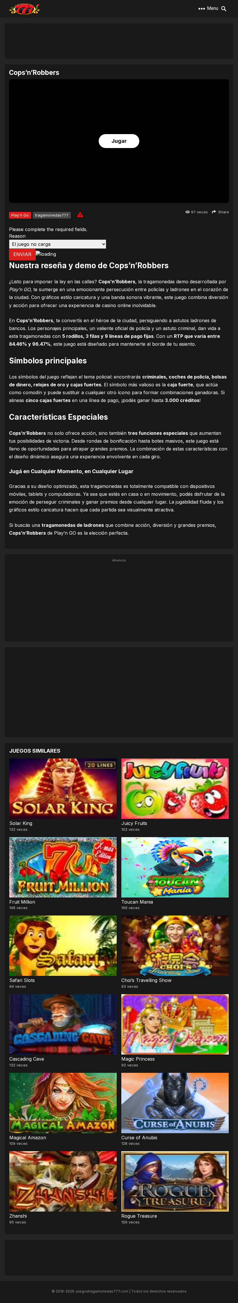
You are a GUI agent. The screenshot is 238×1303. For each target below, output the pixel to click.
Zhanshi (18, 1216)
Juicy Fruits (134, 823)
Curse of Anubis (139, 1137)
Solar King (20, 823)
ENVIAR (22, 254)
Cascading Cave (26, 1059)
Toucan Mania (137, 902)
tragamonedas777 (51, 215)
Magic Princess (138, 1059)
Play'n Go (20, 215)
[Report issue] (80, 214)
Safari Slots (22, 980)
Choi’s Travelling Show (146, 980)
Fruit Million (22, 902)
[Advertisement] (119, 41)
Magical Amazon (27, 1137)
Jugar (119, 141)
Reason (17, 236)
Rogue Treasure (139, 1216)
